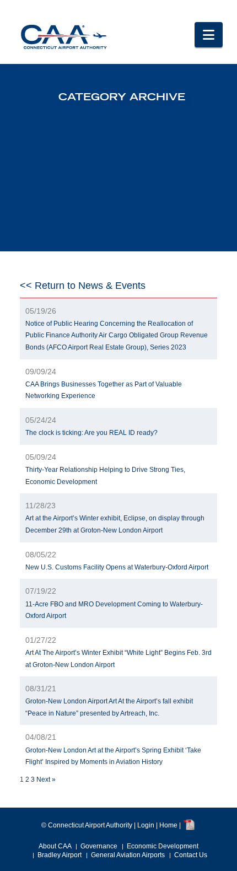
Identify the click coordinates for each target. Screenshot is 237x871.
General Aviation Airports (128, 855)
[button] (209, 34)
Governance (98, 846)
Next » (46, 779)
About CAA (55, 846)
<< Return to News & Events (83, 285)
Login (145, 826)
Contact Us (190, 855)
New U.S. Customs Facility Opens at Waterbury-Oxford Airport (116, 567)
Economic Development (162, 846)
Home (168, 826)
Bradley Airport (59, 855)
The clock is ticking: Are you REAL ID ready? (91, 433)
